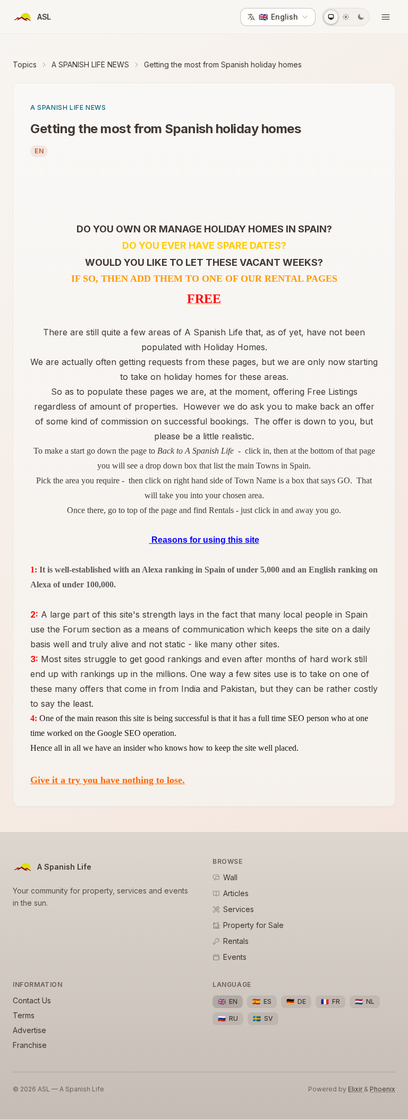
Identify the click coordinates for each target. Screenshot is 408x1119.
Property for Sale (253, 925)
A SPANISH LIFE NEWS (90, 64)
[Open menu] (385, 17)
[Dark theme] (360, 17)
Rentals (236, 940)
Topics (25, 64)
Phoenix (382, 1089)
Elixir (356, 1089)
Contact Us (32, 1000)
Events (234, 956)
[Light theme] (345, 17)
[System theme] (331, 17)
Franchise (30, 1044)
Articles (236, 893)
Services (238, 909)
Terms (24, 1015)
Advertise (29, 1030)
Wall (230, 877)
